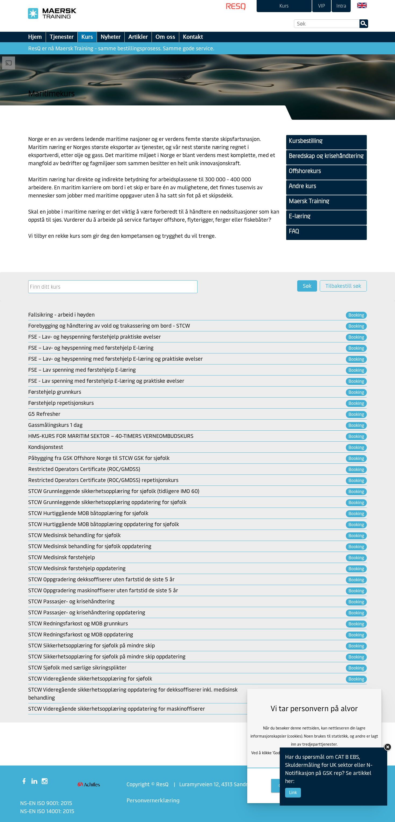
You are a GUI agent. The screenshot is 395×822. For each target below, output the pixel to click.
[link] (284, 6)
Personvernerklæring (153, 800)
